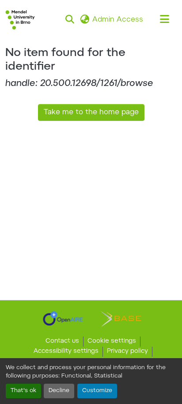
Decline (59, 390)
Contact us (62, 341)
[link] (63, 318)
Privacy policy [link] (127, 351)
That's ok (23, 390)
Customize (97, 390)
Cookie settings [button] (111, 341)
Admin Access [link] (117, 19)
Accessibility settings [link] (66, 351)
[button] (20, 20)
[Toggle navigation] (164, 19)
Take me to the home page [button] (91, 112)
